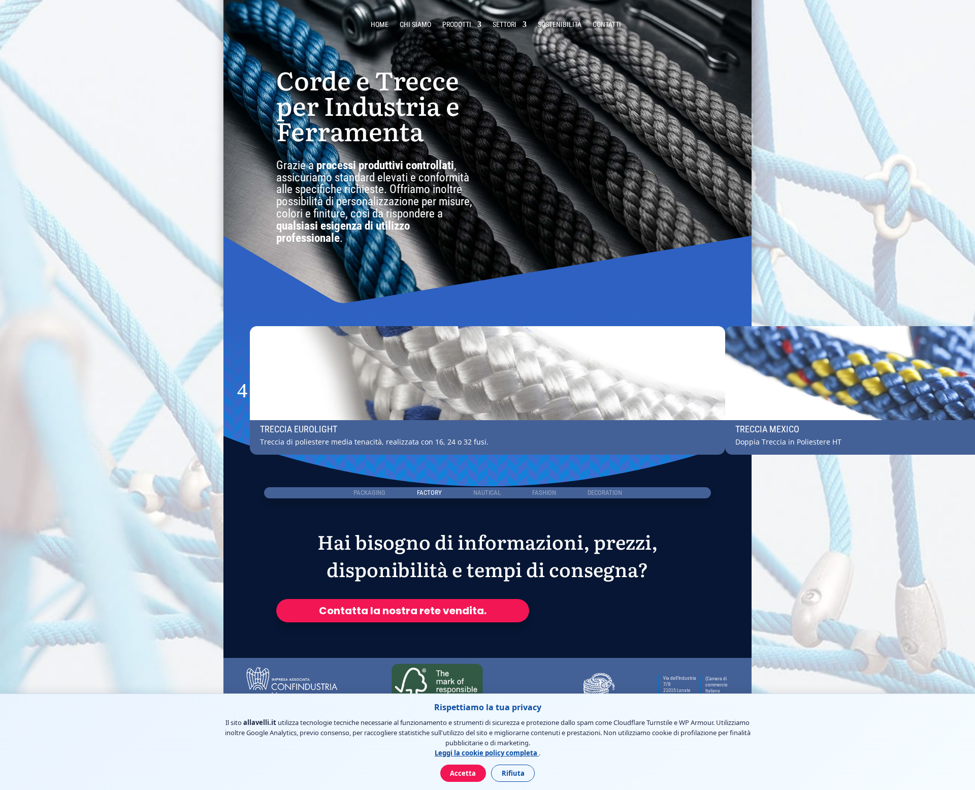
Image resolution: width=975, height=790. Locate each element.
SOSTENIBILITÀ (559, 24)
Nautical (487, 492)
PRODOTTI (456, 24)
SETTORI (504, 24)
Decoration (605, 492)
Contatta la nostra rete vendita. (402, 611)
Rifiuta (513, 773)
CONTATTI (607, 24)
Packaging (369, 492)
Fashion (544, 492)
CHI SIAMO (415, 24)
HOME (379, 24)
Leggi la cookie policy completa (487, 752)
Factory (429, 492)
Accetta (463, 773)
